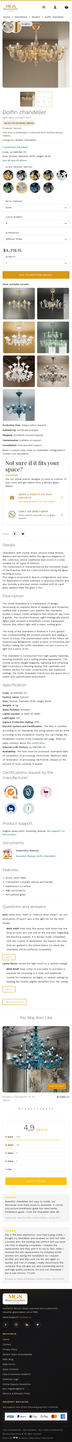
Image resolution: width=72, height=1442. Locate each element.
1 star (10, 1169)
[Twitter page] (38, 1325)
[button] (19, 1109)
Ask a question (14, 1002)
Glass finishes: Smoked (19, 167)
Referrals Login (11, 1379)
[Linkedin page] (27, 1325)
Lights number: (14, 217)
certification (38, 743)
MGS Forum (9, 1364)
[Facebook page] (5, 1325)
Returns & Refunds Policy (16, 1393)
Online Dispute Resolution (17, 1384)
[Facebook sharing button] (15, 534)
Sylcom (18, 128)
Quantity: (11, 257)
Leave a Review (36, 1181)
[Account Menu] (55, 6)
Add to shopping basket (36, 275)
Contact (7, 1344)
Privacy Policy (10, 1349)
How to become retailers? (17, 1374)
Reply (9, 957)
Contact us (25, 1317)
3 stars (11, 1153)
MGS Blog (8, 1359)
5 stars (12, 1136)
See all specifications (15, 160)
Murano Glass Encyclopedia (17, 1354)
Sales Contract (11, 1369)
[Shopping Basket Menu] (66, 6)
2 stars (11, 1161)
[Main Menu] (44, 6)
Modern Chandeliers (26, 140)
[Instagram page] (16, 1325)
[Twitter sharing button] (23, 534)
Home (6, 1339)
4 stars (12, 1145)
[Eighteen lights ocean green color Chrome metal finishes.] (53, 337)
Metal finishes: (14, 201)
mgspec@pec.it (16, 1388)
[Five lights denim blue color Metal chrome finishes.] (19, 405)
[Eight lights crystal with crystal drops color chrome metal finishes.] (19, 337)
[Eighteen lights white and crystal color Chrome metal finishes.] (19, 371)
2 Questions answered (15, 147)
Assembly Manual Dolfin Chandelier (36, 856)
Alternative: (12, 233)
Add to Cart (57, 1086)
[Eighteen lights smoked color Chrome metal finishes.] (53, 371)
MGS (44, 1438)
